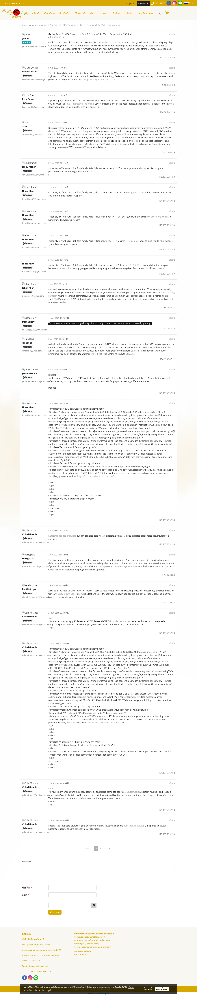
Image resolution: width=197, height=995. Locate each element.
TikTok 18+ (135, 265)
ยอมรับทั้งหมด (162, 989)
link (170, 347)
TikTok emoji (131, 240)
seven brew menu (160, 216)
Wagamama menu (137, 192)
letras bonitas (123, 621)
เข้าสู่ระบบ (129, 3)
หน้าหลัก (36, 13)
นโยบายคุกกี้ (46, 990)
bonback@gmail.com (38, 966)
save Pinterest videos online (80, 103)
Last (110, 848)
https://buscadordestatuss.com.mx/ (95, 476)
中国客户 (129, 13)
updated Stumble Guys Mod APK (120, 566)
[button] (159, 13)
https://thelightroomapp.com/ (99, 79)
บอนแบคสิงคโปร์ (81, 954)
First (87, 848)
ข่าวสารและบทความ (99, 13)
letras (143, 168)
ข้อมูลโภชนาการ (145, 13)
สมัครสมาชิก (143, 3)
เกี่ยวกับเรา (49, 13)
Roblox (111, 378)
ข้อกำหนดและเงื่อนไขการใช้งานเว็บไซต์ (89, 937)
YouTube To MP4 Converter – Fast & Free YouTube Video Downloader (85, 25)
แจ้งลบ (171, 34)
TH (190, 3)
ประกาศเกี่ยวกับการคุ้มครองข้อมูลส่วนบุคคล (92, 940)
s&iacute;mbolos (131, 791)
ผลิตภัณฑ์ (64, 13)
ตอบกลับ (56, 912)
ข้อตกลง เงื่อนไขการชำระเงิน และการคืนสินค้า (92, 947)
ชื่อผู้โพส (27, 887)
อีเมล (25, 894)
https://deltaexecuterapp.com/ (103, 722)
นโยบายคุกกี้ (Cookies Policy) (87, 943)
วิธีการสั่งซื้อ (80, 13)
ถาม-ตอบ (43, 25)
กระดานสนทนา (29, 25)
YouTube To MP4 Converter (113, 42)
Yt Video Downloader (66, 593)
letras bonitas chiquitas (64, 535)
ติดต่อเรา (116, 13)
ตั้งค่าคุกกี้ (148, 989)
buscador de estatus (134, 825)
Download (124, 134)
